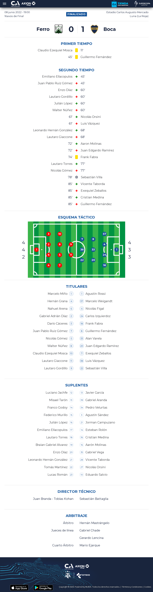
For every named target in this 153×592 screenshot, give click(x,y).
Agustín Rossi (95, 293)
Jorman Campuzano (100, 422)
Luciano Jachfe (57, 392)
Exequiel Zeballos (98, 353)
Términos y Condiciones (132, 587)
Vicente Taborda (97, 459)
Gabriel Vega (94, 452)
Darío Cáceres (57, 323)
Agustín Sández (96, 415)
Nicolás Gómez (57, 338)
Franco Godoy (57, 407)
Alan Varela (93, 338)
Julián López (58, 422)
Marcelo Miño (58, 293)
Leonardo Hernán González (48, 459)
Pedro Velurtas (96, 407)
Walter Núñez (57, 346)
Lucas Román (58, 474)
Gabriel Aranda (96, 400)
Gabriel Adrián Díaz (53, 316)
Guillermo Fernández (100, 331)
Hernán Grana (57, 301)
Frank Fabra (94, 323)
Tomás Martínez (56, 467)
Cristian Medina (97, 437)
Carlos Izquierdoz (98, 316)
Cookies (147, 587)
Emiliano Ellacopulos (52, 430)
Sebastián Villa (96, 368)
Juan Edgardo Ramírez (102, 346)
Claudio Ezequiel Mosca (50, 353)
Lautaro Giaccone (55, 361)
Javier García (94, 392)
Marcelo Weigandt (99, 301)
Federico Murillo (56, 415)
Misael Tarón (58, 400)
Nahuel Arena (58, 308)
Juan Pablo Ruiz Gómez (50, 331)
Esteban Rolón (96, 430)
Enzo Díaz (60, 452)
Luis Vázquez (95, 361)
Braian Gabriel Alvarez (52, 445)
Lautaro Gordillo (56, 368)
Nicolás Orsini (95, 467)
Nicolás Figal (94, 308)
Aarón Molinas (95, 445)
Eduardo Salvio (96, 474)
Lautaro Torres (57, 437)
